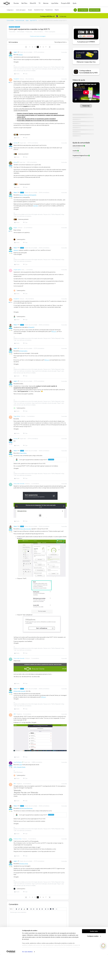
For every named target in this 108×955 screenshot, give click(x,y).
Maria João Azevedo (19, 483)
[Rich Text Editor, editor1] (38, 919)
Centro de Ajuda (19, 20)
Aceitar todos (94, 931)
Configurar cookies (93, 936)
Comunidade (10, 20)
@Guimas (26, 195)
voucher (75, 150)
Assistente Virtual (38, 10)
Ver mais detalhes (27, 951)
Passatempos (49, 10)
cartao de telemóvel (78, 145)
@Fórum (54, 331)
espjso (15, 227)
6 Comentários (77, 152)
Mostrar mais (85, 105)
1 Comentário (76, 148)
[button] (83, 10)
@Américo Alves (23, 863)
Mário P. (16, 192)
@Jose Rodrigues (27, 808)
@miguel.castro (23, 351)
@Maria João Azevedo (25, 528)
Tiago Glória (17, 416)
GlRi (15, 714)
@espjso (20, 54)
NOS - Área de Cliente (19, 767)
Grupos (30, 10)
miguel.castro (17, 269)
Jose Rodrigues (18, 762)
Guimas (16, 142)
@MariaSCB (33, 195)
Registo (57, 10)
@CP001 (35, 205)
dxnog (15, 162)
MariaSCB (16, 79)
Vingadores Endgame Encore (80, 155)
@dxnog (21, 195)
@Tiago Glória (22, 453)
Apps (27, 20)
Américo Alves (18, 838)
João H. (16, 52)
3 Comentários (77, 157)
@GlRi (20, 764)
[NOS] (7, 3)
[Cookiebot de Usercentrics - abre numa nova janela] (11, 951)
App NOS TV (33, 20)
